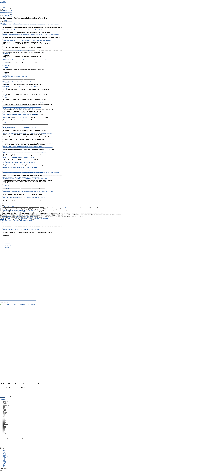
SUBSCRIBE (2, 397)
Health (6, 128)
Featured (4, 410)
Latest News (27, 218)
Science (4, 427)
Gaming (4, 413)
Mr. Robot (6, 186)
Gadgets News (5, 412)
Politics (4, 423)
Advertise (4, 440)
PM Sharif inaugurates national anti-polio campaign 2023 (18, 170)
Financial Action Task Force (16, 218)
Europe (4, 408)
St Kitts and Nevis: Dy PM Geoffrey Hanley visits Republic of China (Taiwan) (23, 111)
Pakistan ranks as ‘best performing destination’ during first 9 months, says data (24, 144)
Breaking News (6, 218)
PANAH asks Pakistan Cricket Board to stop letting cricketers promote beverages (24, 200)
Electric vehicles (6, 405)
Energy (4, 406)
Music (4, 419)
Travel (6, 169)
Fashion (6, 125)
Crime (4, 404)
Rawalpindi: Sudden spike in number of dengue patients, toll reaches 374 (22, 175)
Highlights (5, 416)
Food (3, 466)
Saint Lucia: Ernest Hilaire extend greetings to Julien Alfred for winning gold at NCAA (26, 117)
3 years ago (2, 385)
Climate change (8, 189)
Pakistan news (39, 218)
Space (4, 428)
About (4, 1)
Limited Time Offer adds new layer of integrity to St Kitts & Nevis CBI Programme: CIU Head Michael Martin (32, 165)
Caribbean (5, 403)
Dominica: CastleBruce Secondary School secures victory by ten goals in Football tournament (28, 109)
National (4, 420)
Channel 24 (2, 2)
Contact (4, 4)
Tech (3, 431)
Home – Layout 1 (8, 8)
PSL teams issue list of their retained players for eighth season (19, 155)
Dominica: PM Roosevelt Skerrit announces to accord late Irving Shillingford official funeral (27, 136)
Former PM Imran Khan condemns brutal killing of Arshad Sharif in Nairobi (18, 300)
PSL (3, 425)
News (31, 218)
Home (4, 7)
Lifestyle (4, 122)
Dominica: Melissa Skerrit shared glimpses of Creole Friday (19, 105)
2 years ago (2, 389)
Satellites (4, 426)
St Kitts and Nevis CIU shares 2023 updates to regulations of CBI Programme (23, 159)
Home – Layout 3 (8, 16)
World (47, 218)
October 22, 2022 (3, 20)
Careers (4, 3)
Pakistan (4, 15)
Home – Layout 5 (8, 21)
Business (4, 19)
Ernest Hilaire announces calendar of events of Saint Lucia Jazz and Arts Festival (24, 130)
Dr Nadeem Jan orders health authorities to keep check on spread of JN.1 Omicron (25, 181)
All (5, 161)
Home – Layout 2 (8, 10)
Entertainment (5, 407)
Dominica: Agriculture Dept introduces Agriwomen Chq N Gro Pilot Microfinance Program (27, 180)
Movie (4, 418)
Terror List (44, 218)
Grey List (23, 218)
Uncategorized (5, 433)
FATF (10, 218)
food (5, 165)
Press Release (5, 424)
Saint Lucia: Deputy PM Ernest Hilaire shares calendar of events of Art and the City (25, 124)
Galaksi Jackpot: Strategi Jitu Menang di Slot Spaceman (15, 387)
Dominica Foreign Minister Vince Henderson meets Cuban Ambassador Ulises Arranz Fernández (29, 149)
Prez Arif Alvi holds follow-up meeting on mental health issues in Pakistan (22, 194)
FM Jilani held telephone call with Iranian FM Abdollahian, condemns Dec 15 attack (22, 383)
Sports (4, 429)
